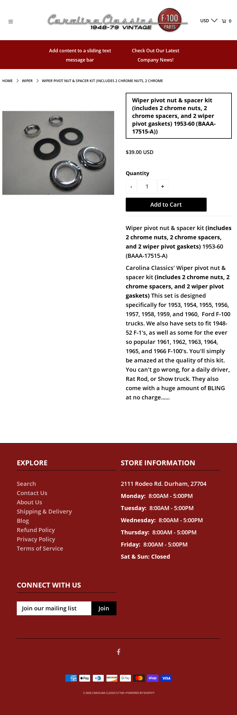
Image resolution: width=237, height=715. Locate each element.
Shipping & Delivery (44, 511)
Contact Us (32, 493)
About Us (29, 502)
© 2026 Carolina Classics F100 (103, 693)
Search (26, 484)
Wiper (27, 80)
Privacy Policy (36, 539)
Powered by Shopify (140, 693)
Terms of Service (40, 548)
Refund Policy (36, 530)
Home (7, 80)
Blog (23, 521)
